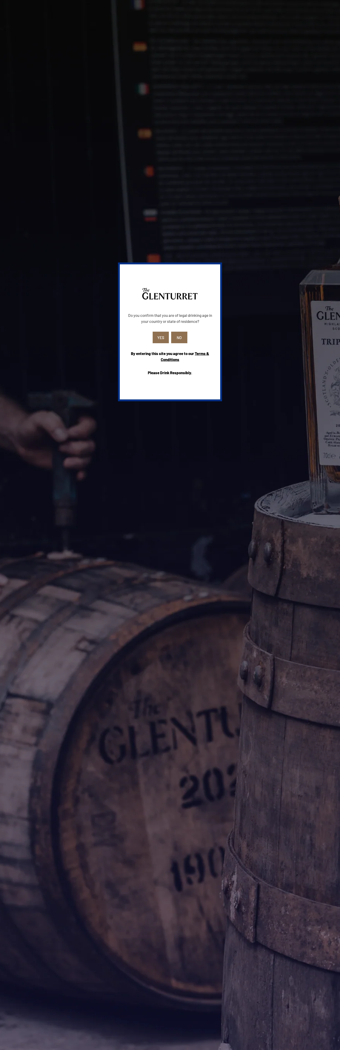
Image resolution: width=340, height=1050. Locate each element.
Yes (160, 337)
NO (179, 337)
